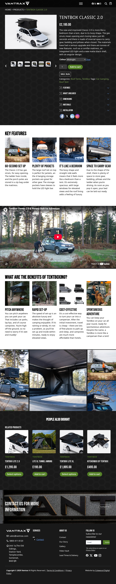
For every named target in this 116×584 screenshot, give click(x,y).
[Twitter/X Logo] (92, 555)
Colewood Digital (102, 570)
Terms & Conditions (55, 570)
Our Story (63, 542)
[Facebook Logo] (88, 555)
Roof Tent (64, 82)
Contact (40, 539)
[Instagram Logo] (100, 555)
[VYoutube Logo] (96, 555)
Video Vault (64, 551)
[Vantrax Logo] (17, 3)
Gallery (62, 546)
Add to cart (75, 67)
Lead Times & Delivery (68, 555)
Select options (14, 474)
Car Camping (102, 79)
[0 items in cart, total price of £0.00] (110, 3)
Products (18, 9)
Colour (62, 59)
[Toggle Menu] (81, 3)
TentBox (86, 79)
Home (8, 9)
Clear (88, 59)
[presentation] (6, 65)
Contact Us (105, 507)
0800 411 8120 (16, 540)
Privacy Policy (90, 550)
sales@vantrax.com (18, 536)
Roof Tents (76, 79)
